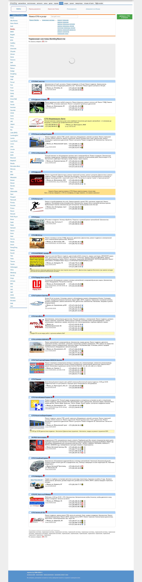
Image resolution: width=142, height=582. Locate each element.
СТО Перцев (36, 379)
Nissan (12, 183)
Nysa (11, 188)
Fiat (11, 85)
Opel (11, 194)
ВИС (11, 284)
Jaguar (12, 124)
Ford (11, 88)
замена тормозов (62, 22)
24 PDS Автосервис (39, 437)
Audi (11, 26)
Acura (12, 18)
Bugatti (12, 34)
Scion (12, 233)
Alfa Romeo (13, 20)
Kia (11, 130)
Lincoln (12, 149)
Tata (11, 256)
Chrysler (12, 51)
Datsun (12, 68)
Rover (12, 219)
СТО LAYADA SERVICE (40, 339)
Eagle (12, 76)
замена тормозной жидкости (66, 30)
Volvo (12, 270)
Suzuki (12, 253)
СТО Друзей (36, 172)
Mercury (12, 169)
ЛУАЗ (12, 295)
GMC (12, 96)
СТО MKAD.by (36, 235)
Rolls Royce (14, 216)
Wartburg (13, 272)
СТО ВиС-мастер (38, 81)
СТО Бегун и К (37, 199)
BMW (12, 32)
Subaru (12, 250)
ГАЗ (11, 286)
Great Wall (13, 99)
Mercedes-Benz (15, 166)
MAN (11, 155)
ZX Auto (12, 281)
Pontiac (12, 202)
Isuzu (12, 116)
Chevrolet (13, 48)
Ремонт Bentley (34, 20)
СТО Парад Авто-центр (40, 277)
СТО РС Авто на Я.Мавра (41, 494)
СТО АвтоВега (37, 316)
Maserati (13, 158)
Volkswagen (14, 267)
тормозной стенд (62, 33)
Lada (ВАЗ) (13, 132)
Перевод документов (34, 9)
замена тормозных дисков (65, 26)
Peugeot (12, 197)
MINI (11, 174)
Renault (12, 214)
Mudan (12, 180)
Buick (12, 37)
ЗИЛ (11, 292)
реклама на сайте (31, 574)
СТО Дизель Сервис (39, 99)
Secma (12, 239)
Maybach (13, 160)
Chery (12, 46)
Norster (12, 186)
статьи (66, 574)
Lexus (12, 144)
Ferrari (12, 82)
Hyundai (12, 110)
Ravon (12, 211)
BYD (11, 40)
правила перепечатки (49, 574)
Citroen (12, 54)
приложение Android (60, 574)
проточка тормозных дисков (66, 28)
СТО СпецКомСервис (39, 458)
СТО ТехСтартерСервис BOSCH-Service (46, 360)
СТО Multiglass (37, 476)
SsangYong (13, 247)
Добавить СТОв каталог (124, 16)
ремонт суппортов (63, 31)
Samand (12, 228)
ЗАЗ (11, 289)
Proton (12, 208)
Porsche (12, 205)
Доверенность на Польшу (93, 9)
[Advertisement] (124, 500)
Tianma (12, 261)
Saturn (12, 230)
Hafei (12, 102)
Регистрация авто (72, 9)
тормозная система (48, 20)
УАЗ (11, 306)
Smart (12, 244)
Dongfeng (13, 74)
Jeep (11, 127)
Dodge (12, 71)
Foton (12, 90)
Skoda (12, 242)
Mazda (12, 163)
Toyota (12, 264)
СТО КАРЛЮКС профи (40, 253)
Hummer (13, 107)
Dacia (12, 57)
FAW (11, 79)
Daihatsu (13, 65)
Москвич (13, 300)
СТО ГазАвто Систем (39, 295)
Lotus (12, 152)
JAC (11, 121)
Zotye (12, 278)
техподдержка (39, 574)
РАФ (11, 303)
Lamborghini (14, 135)
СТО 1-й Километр (38, 153)
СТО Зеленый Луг (38, 512)
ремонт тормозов (62, 20)
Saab (12, 222)
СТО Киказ (35, 217)
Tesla (12, 258)
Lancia (12, 138)
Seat (11, 236)
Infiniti (12, 113)
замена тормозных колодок (66, 24)
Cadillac (12, 43)
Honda (12, 104)
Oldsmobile (13, 191)
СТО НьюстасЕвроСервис (41, 134)
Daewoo (12, 60)
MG (11, 172)
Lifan (11, 146)
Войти (19, 9)
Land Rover (13, 141)
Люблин (12, 298)
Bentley (12, 29)
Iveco (12, 118)
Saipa (12, 225)
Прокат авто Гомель (53, 9)
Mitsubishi (13, 177)
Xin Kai (12, 275)
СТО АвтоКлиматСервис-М (41, 397)
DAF (11, 62)
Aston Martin (14, 23)
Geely (12, 93)
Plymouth (13, 200)
